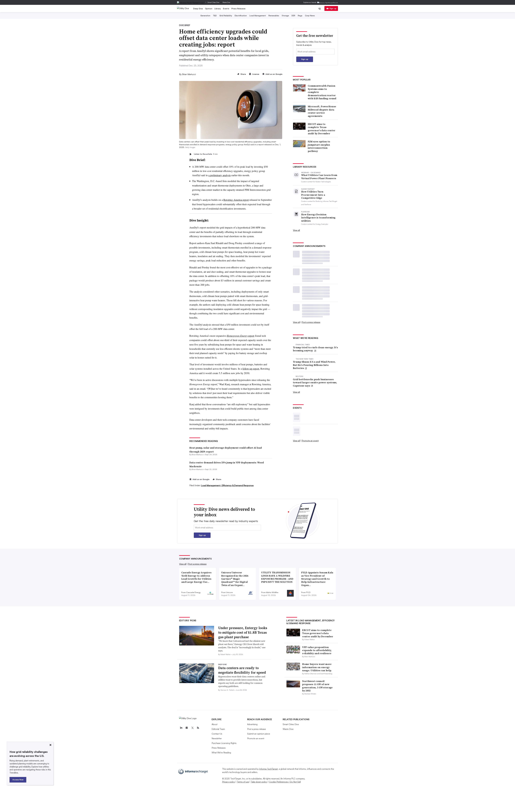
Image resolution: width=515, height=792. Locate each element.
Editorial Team (218, 729)
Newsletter (217, 738)
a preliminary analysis (219, 175)
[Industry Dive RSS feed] (198, 728)
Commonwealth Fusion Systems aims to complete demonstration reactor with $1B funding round (322, 92)
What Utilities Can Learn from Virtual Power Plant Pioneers (319, 177)
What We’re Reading (221, 752)
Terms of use (243, 781)
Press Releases (238, 8)
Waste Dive (226, 2)
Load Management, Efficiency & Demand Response (227, 485)
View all (296, 230)
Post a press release (311, 322)
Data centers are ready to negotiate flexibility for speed (242, 670)
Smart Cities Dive (213, 2)
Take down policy (259, 781)
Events (226, 8)
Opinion (208, 8)
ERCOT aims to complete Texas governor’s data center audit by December (321, 128)
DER (293, 15)
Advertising (252, 724)
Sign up (332, 8)
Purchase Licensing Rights (224, 743)
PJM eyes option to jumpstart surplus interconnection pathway (319, 146)
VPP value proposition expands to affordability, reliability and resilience (317, 650)
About (214, 724)
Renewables (273, 15)
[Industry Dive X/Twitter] (192, 728)
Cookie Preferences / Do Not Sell (285, 781)
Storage (285, 15)
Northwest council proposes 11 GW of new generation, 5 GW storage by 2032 (317, 685)
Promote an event (310, 440)
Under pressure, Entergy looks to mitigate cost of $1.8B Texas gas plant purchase (242, 632)
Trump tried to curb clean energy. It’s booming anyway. (315, 349)
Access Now (17, 779)
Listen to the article (206, 154)
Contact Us (217, 733)
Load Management (257, 15)
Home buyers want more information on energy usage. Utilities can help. (317, 667)
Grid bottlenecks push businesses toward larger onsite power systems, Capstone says (315, 382)
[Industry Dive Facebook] (187, 728)
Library (217, 8)
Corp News (310, 15)
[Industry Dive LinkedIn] (181, 728)
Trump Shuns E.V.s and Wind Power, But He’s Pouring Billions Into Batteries (314, 365)
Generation (205, 15)
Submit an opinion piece (258, 733)
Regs (300, 15)
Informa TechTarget (268, 769)
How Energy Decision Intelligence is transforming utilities (318, 217)
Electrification (241, 15)
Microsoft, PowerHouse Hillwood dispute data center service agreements (322, 111)
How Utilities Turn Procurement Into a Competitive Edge (313, 194)
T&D (215, 15)
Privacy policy (228, 781)
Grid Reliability (225, 15)
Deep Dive (198, 8)
